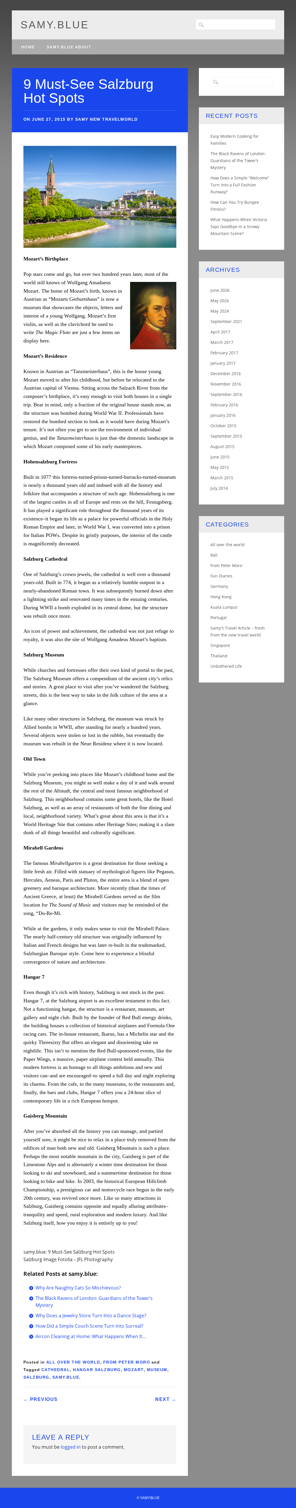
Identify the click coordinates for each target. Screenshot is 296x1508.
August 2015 (222, 446)
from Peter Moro (126, 1362)
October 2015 (223, 425)
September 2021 (226, 321)
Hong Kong (221, 596)
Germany (219, 586)
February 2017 (224, 352)
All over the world (73, 1362)
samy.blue (55, 25)
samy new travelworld (106, 119)
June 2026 (220, 290)
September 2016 (226, 394)
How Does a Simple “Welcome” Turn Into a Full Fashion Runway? (239, 185)
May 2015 (219, 467)
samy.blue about (69, 47)
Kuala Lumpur (224, 607)
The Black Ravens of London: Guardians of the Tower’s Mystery (238, 160)
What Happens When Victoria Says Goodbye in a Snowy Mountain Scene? (238, 226)
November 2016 (225, 384)
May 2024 (219, 311)
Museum (157, 1369)
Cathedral (55, 1369)
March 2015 (221, 477)
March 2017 (221, 342)
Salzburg (36, 1377)
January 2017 (223, 363)
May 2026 (219, 300)
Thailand (218, 655)
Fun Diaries (221, 576)
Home (28, 47)
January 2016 (223, 415)
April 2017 (220, 332)
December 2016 (225, 373)
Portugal (218, 617)
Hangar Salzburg (97, 1369)
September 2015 (226, 436)
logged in (71, 1447)
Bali (214, 555)
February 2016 (224, 405)
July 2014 (219, 488)
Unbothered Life (226, 666)
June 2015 (220, 457)
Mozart (134, 1369)
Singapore (220, 645)
